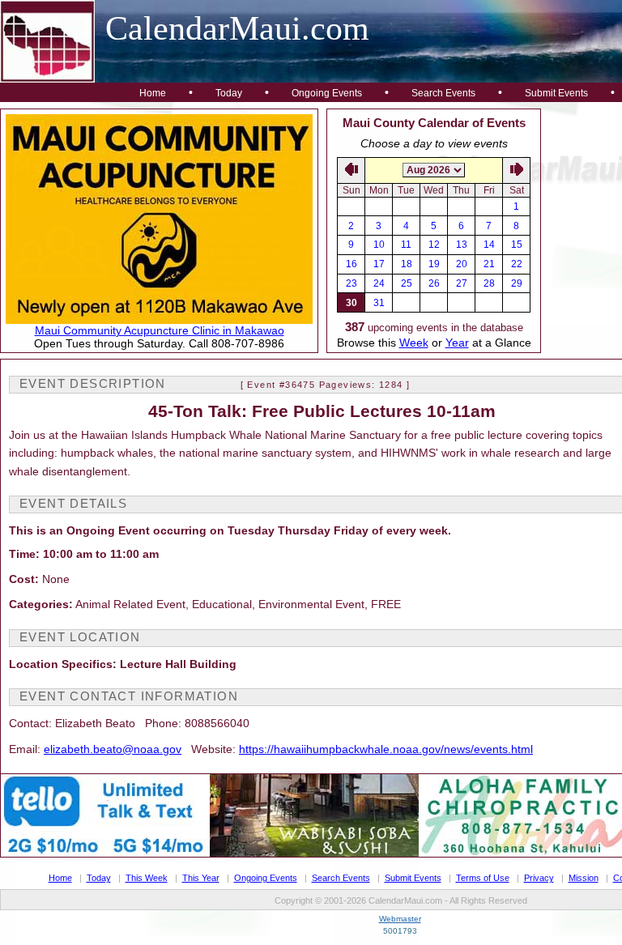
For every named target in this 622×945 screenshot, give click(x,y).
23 (351, 283)
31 (379, 303)
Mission (584, 878)
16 (351, 264)
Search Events (443, 93)
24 (379, 283)
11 (406, 244)
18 (406, 264)
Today (228, 93)
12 (434, 244)
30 (351, 303)
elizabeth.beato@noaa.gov (112, 749)
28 (489, 283)
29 (516, 283)
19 (434, 264)
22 (516, 264)
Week (413, 342)
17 (379, 264)
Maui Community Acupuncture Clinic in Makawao (159, 330)
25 (406, 283)
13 (461, 244)
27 (461, 283)
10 (379, 244)
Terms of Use (482, 878)
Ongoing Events (327, 93)
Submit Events (556, 93)
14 (489, 244)
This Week (147, 878)
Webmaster (400, 918)
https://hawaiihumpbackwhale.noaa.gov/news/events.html (386, 749)
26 (434, 283)
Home (152, 93)
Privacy (539, 878)
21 (489, 264)
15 (516, 244)
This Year (200, 878)
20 (461, 264)
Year (457, 342)
